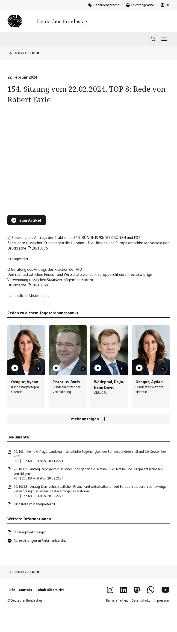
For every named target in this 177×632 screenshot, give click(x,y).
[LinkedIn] (123, 590)
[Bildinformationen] (38, 369)
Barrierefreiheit (117, 600)
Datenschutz (141, 600)
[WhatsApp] (150, 590)
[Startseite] (47, 21)
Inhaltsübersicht (50, 590)
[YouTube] (165, 590)
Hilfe (11, 590)
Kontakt (25, 590)
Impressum (161, 600)
